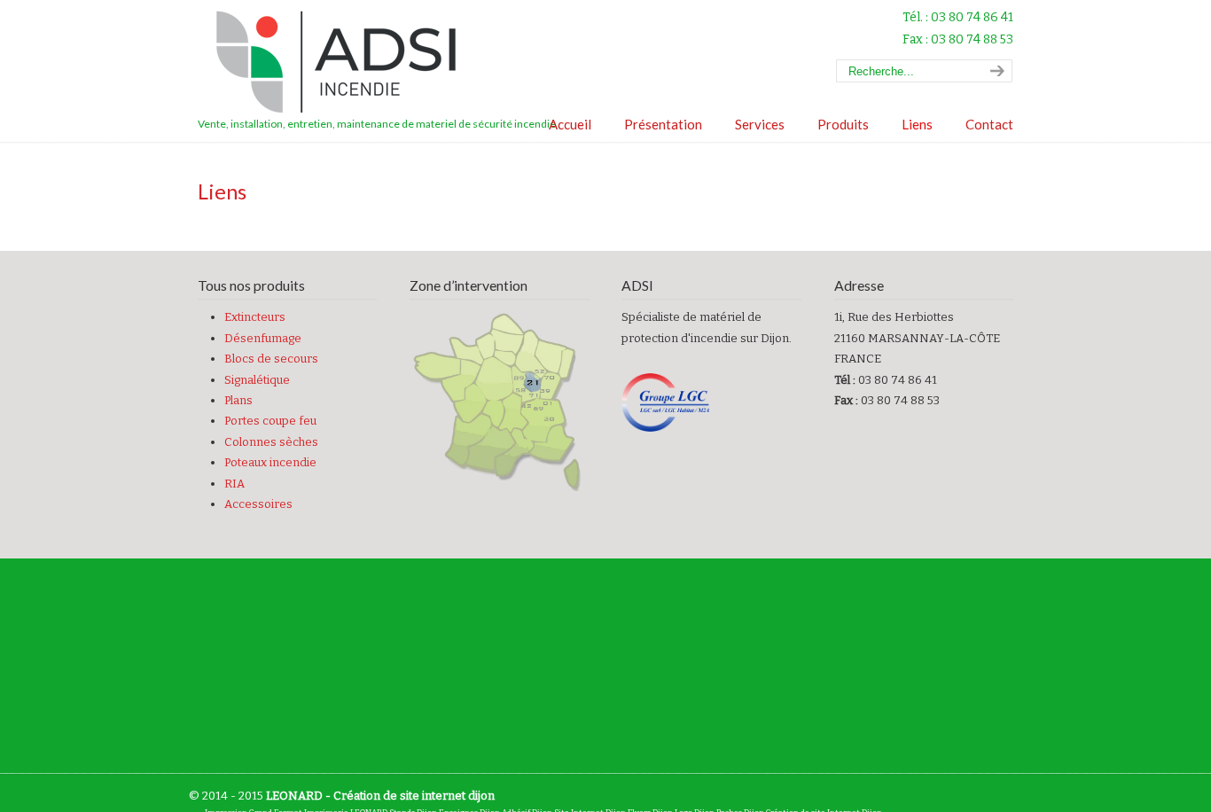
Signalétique (257, 379)
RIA (234, 483)
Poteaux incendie (270, 462)
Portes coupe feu (270, 420)
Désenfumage (262, 338)
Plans (238, 400)
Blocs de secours (271, 358)
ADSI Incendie (344, 62)
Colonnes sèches (271, 442)
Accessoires (258, 504)
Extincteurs (254, 317)
